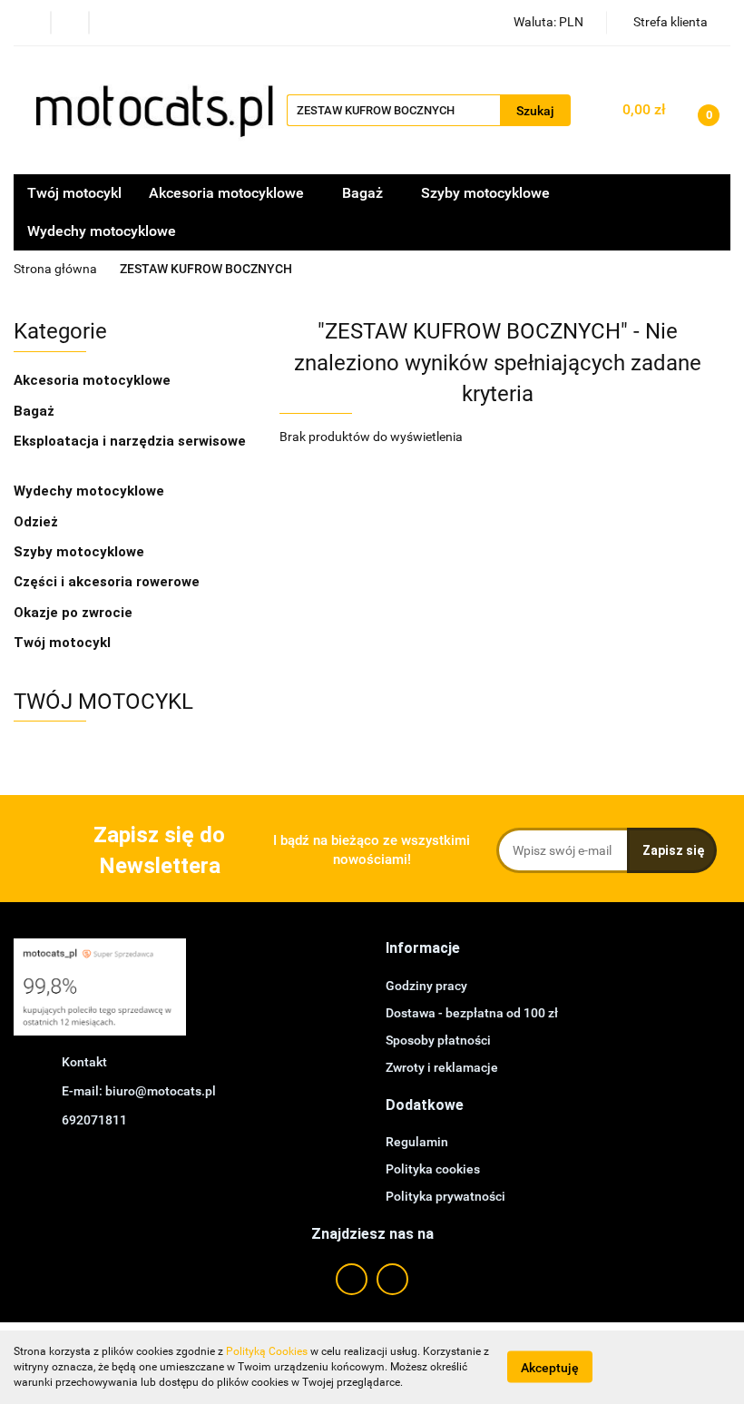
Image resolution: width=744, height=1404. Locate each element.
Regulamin (417, 1141)
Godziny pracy (426, 985)
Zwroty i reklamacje (442, 1067)
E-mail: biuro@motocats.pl (139, 1091)
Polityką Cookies (267, 1351)
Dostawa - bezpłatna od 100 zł (472, 1013)
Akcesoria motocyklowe (94, 380)
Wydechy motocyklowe (101, 231)
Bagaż (36, 411)
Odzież (38, 522)
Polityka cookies (433, 1169)
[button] (423, 949)
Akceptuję (550, 1367)
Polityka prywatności (445, 1196)
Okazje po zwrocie (73, 612)
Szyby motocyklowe (485, 192)
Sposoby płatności (438, 1040)
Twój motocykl (74, 192)
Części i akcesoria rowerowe (107, 582)
